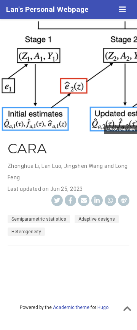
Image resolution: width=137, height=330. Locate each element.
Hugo (102, 307)
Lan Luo (51, 166)
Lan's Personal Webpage (47, 9)
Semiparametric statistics (38, 219)
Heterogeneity (26, 231)
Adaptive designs (96, 219)
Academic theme (71, 307)
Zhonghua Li (23, 166)
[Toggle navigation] (122, 9)
